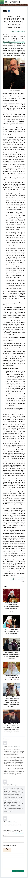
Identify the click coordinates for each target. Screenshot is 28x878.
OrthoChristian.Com (19, 833)
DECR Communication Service (17, 580)
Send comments (18, 871)
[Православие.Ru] (13, 2)
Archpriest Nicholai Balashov (18, 31)
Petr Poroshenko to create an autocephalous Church (14, 42)
